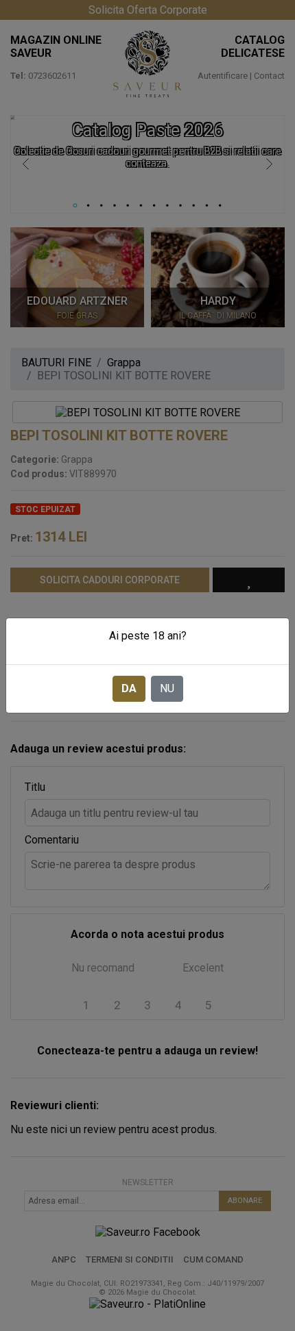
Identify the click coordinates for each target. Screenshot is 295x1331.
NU (167, 688)
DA (129, 688)
